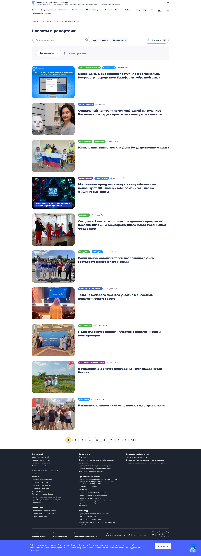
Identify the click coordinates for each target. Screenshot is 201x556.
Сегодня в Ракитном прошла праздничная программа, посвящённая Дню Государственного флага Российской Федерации (122, 225)
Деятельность (78, 10)
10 (132, 440)
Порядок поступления (88, 486)
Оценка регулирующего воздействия (95, 469)
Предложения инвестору (90, 519)
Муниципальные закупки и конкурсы (95, 466)
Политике (34, 550)
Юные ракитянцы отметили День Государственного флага (123, 147)
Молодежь (97, 252)
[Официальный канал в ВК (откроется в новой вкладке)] (160, 534)
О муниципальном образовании (55, 10)
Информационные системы (91, 472)
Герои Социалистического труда (46, 500)
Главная (35, 10)
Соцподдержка (86, 104)
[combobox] (49, 53)
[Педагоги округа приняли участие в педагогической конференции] (53, 340)
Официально (84, 454)
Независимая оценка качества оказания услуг (146, 463)
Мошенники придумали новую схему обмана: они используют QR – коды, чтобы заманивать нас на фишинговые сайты (117, 188)
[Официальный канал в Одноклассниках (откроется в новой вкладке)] (166, 534)
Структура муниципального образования (96, 460)
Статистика (83, 457)
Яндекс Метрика (78, 545)
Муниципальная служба (90, 289)
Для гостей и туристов (41, 482)
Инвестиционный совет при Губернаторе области (97, 523)
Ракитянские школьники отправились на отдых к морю (121, 405)
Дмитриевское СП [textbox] (47, 53)
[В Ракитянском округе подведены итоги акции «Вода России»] (53, 377)
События (129, 10)
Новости (119, 10)
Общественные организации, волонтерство (145, 460)
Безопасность (85, 178)
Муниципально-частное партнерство (95, 514)
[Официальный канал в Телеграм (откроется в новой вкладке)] (153, 534)
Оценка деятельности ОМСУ (44, 514)
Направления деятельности (44, 511)
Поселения (36, 503)
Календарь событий (40, 457)
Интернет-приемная (144, 10)
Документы (83, 463)
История (35, 477)
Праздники (99, 141)
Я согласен (162, 546)
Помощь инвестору (87, 517)
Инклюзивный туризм (41, 485)
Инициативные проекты (136, 457)
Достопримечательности (42, 480)
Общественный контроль (137, 454)
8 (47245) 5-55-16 (38, 537)
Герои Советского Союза (42, 494)
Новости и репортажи (41, 460)
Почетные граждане (40, 488)
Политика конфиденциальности (115, 534)
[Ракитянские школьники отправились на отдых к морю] (53, 414)
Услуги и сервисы (39, 466)
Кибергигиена (101, 178)
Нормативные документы (90, 498)
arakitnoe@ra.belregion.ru (85, 537)
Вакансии (83, 489)
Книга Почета (37, 491)
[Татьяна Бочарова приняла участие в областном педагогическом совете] (53, 303)
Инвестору (83, 511)
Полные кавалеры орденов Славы (46, 497)
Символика (36, 474)
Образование (85, 141)
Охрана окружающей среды (91, 362)
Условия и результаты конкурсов (93, 495)
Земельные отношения (89, 67)
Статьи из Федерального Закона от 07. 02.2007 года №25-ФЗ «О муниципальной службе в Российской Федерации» (98, 482)
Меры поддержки (94, 10)
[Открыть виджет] (193, 548)
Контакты (109, 10)
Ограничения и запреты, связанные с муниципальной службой (95, 502)
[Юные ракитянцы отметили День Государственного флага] (53, 156)
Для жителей (109, 67)
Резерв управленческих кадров (92, 492)
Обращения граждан (42, 13)
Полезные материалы (41, 463)
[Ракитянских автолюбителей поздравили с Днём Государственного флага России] (53, 266)
